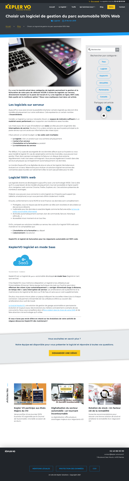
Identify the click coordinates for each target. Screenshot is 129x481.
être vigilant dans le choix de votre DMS (59, 310)
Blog (101, 7)
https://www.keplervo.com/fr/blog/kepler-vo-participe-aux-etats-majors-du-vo (30, 385)
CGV (94, 469)
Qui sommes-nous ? (87, 7)
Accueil (52, 7)
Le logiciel (62, 7)
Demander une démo (64, 353)
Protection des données (71, 469)
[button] (94, 1)
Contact (122, 7)
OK (117, 50)
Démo (111, 7)
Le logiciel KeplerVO (17, 306)
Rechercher (96, 50)
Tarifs (74, 7)
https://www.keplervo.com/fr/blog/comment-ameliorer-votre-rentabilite (105, 385)
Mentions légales (41, 469)
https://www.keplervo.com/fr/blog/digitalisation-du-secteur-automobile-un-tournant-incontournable (67, 386)
